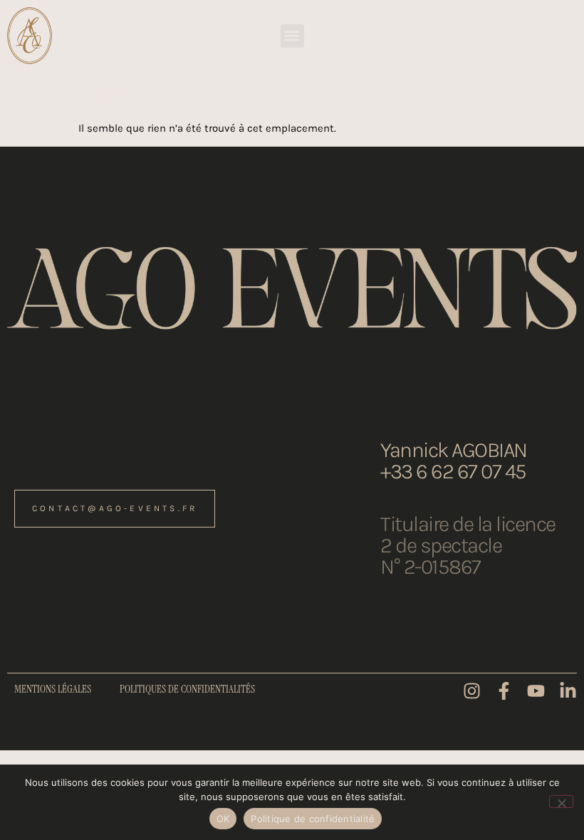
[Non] (561, 801)
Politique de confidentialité (313, 818)
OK (223, 818)
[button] (292, 36)
